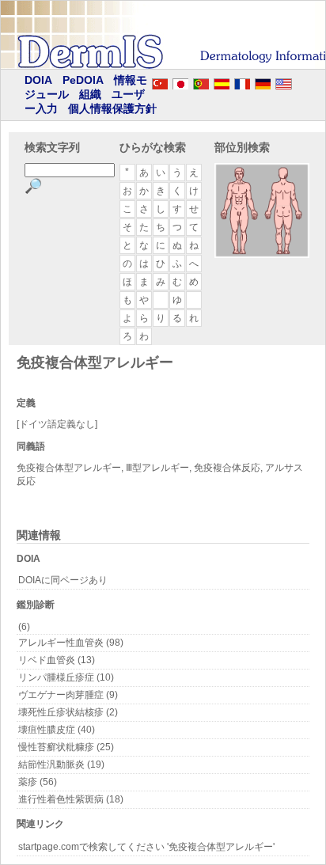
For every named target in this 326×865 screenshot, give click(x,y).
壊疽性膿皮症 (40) (56, 729)
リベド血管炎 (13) (56, 660)
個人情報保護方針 (112, 108)
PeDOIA (83, 80)
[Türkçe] (160, 81)
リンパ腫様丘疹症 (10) (66, 677)
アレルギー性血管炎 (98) (70, 642)
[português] (201, 81)
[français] (242, 81)
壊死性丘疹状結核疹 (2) (68, 712)
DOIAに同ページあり (63, 580)
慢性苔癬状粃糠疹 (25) (66, 747)
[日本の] (180, 81)
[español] (221, 81)
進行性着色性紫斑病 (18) (70, 799)
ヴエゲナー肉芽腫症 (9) (68, 694)
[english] (299, 81)
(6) (24, 626)
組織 (90, 94)
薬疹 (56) (37, 781)
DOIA (38, 80)
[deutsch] (263, 81)
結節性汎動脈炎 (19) (61, 764)
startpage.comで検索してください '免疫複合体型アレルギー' (146, 846)
